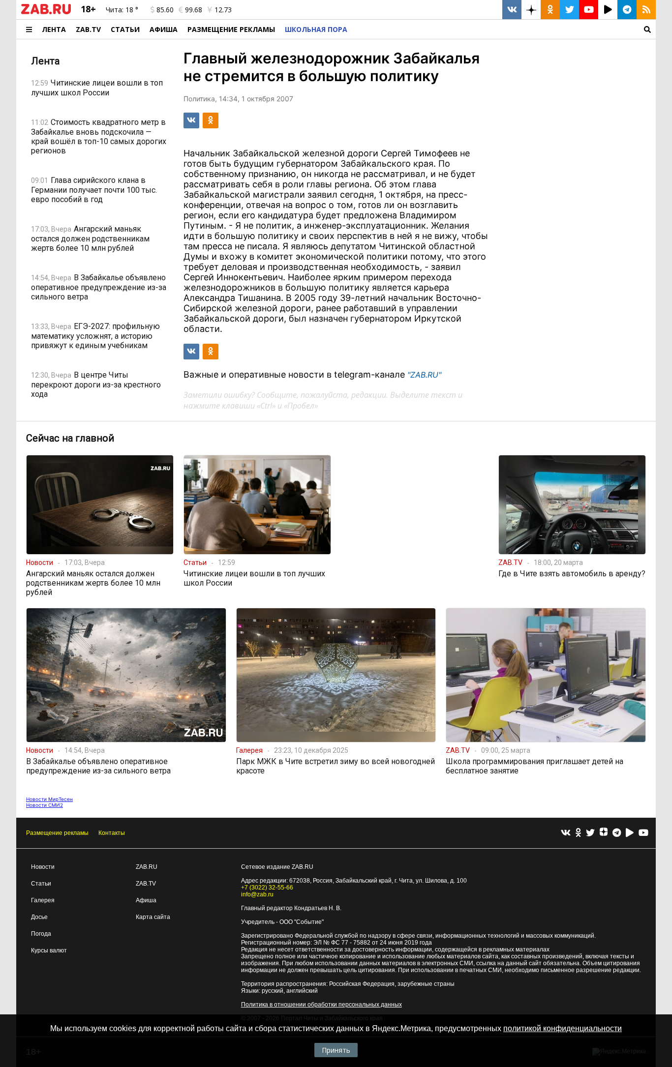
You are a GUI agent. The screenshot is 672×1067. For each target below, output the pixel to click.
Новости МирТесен (49, 799)
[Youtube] (643, 833)
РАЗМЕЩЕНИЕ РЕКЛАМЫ (231, 29)
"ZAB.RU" (424, 375)
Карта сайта (153, 917)
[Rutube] (629, 833)
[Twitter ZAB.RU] (569, 9)
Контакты (111, 833)
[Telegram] (616, 833)
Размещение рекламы (57, 833)
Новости (43, 866)
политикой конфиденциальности (562, 1028)
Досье (39, 917)
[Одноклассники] (578, 833)
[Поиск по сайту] (504, 29)
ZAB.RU (146, 866)
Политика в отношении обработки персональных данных (321, 1004)
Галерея (43, 900)
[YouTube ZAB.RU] (588, 9)
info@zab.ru (257, 894)
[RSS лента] (646, 9)
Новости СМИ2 (44, 805)
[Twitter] (590, 833)
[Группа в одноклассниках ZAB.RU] (550, 9)
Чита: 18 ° (122, 9)
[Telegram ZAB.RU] (627, 9)
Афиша (164, 29)
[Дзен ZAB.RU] (531, 9)
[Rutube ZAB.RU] (607, 9)
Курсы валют (49, 950)
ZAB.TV (88, 29)
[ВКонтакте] (565, 833)
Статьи (125, 29)
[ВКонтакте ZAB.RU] (511, 9)
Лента (54, 29)
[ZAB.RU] (46, 12)
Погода (41, 933)
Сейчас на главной (70, 438)
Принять (336, 1050)
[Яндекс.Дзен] (603, 833)
